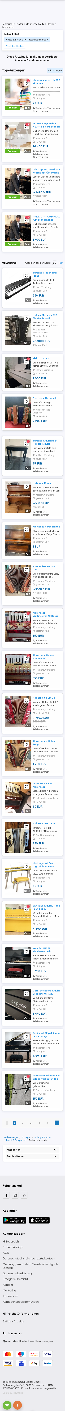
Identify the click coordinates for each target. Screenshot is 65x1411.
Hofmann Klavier (43, 483)
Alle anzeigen (55, 70)
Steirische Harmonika (45, 398)
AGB (6, 1252)
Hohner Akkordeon (44, 823)
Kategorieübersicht (15, 1279)
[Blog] (24, 1195)
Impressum (10, 1296)
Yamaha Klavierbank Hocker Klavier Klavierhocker (45, 443)
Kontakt (8, 1284)
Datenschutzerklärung (17, 1273)
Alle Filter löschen (15, 46)
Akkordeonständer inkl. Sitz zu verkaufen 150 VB (46, 1078)
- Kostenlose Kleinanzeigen (28, 1341)
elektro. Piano (41, 358)
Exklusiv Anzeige (13, 1321)
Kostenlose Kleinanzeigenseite (38, 1388)
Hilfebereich (11, 1241)
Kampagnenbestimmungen (21, 1301)
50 (61, 262)
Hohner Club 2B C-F (44, 697)
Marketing (9, 1290)
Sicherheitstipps (13, 1247)
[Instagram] (15, 1195)
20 (54, 262)
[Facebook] (6, 1195)
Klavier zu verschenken (46, 526)
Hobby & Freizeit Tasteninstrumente (26, 39)
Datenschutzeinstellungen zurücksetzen (29, 1258)
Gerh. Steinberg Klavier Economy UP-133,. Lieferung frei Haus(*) (46, 993)
